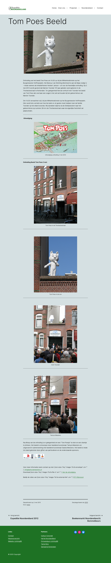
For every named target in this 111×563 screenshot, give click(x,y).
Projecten (73, 8)
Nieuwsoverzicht (14, 538)
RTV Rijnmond (78, 477)
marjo (28, 505)
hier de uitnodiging (68, 472)
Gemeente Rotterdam (48, 547)
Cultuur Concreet (47, 536)
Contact (100, 8)
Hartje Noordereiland (48, 538)
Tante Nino (45, 544)
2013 (86, 502)
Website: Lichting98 (15, 541)
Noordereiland (87, 8)
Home (54, 8)
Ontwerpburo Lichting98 (49, 541)
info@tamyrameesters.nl (33, 470)
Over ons (61, 8)
